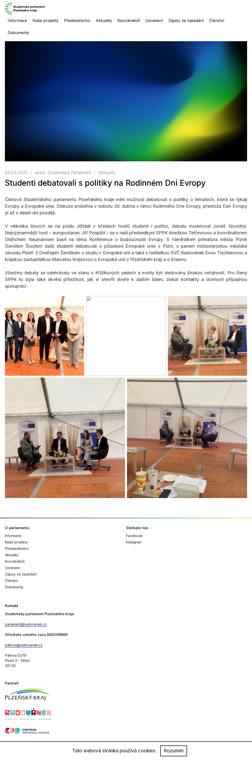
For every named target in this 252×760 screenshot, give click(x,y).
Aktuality (104, 20)
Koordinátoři (128, 20)
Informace (17, 20)
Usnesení (154, 20)
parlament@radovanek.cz (26, 624)
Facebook (134, 536)
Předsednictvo (77, 20)
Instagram (134, 542)
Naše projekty (45, 20)
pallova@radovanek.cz (24, 645)
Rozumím (174, 751)
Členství (216, 20)
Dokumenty (18, 32)
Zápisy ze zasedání (186, 20)
